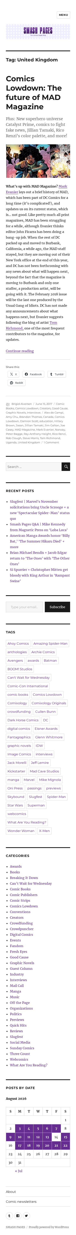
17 (19, 1145)
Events (15, 940)
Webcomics (19, 1059)
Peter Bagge (14, 433)
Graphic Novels (16, 412)
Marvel (29, 780)
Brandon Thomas (30, 416)
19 (38, 1145)
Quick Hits (18, 1025)
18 (29, 1145)
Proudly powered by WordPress (49, 1227)
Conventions (20, 912)
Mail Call (17, 986)
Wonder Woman (20, 831)
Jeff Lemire (40, 763)
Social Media (20, 1042)
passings (34, 788)
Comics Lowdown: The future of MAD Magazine (34, 92)
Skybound (15, 797)
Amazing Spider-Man (50, 643)
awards (33, 661)
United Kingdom (29, 442)
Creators (45, 408)
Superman (36, 805)
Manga (15, 991)
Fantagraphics (19, 737)
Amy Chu (12, 416)
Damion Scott (29, 421)
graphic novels (19, 746)
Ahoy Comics (18, 643)
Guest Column (21, 969)
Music (14, 997)
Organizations (21, 1008)
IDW (39, 746)
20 (47, 1145)
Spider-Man (56, 797)
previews (53, 788)
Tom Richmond (50, 438)
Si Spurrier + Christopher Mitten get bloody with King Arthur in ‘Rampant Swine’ (40, 575)
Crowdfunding (21, 923)
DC (45, 720)
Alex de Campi (53, 412)
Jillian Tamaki (34, 425)
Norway (60, 429)
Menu (63, 14)
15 (65, 1137)
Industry (17, 974)
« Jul (18, 1171)
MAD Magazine (25, 429)
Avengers (15, 661)
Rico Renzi (59, 433)
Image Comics (19, 754)
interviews (44, 754)
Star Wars (15, 805)
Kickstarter (16, 771)
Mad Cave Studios (44, 771)
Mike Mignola (50, 780)
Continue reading (20, 351)
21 (56, 1145)
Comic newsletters (21, 1202)
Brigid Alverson (22, 403)
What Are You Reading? (26, 822)
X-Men (44, 831)
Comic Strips (20, 900)
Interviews (34, 412)
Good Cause (60, 408)
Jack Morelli (16, 763)
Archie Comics (43, 652)
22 (65, 1145)
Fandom (16, 946)
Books (15, 872)
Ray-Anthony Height (37, 433)
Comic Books (20, 889)
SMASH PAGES (15, 1227)
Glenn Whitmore (49, 737)
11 (28, 1137)
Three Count (20, 1054)
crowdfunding (19, 712)
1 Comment (51, 442)
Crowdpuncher (21, 929)
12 (38, 1137)
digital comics (18, 729)
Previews (17, 1020)
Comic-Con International (27, 686)
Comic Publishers (23, 895)
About (11, 1192)
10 (19, 1137)
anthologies (17, 652)
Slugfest (35, 797)
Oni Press (15, 788)
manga (13, 780)
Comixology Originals (49, 703)
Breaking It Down (24, 878)
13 (47, 1137)
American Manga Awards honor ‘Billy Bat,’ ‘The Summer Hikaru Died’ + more (40, 541)
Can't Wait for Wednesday (28, 678)
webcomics (16, 814)
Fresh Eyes (18, 952)
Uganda (11, 442)
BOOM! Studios (19, 669)
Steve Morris (31, 438)
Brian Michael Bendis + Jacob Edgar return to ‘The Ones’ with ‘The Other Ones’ (40, 558)
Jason (20, 425)
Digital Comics (21, 935)
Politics (16, 1014)
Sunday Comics (22, 1048)
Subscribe (57, 607)
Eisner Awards (46, 729)
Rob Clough (13, 438)
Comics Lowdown (27, 408)
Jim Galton (52, 425)
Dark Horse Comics (23, 720)
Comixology (17, 703)
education (46, 421)
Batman (50, 661)
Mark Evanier (45, 429)
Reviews (16, 1031)
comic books (17, 695)
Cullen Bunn (45, 712)
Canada (48, 416)
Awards (16, 866)
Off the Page (20, 1003)
